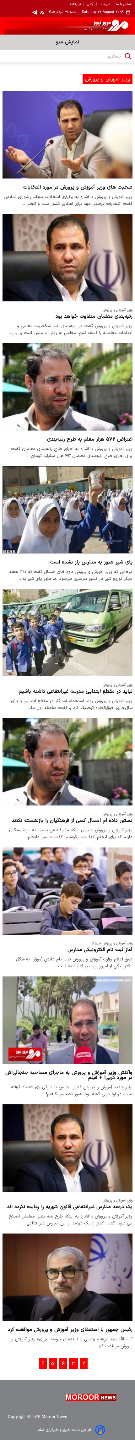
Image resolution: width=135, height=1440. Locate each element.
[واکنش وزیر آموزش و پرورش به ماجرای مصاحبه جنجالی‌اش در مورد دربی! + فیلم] (67, 1020)
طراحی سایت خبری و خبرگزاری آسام (64, 1430)
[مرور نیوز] (67, 26)
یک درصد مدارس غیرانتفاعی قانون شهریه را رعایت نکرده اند (69, 1207)
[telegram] (34, 12)
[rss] (42, 12)
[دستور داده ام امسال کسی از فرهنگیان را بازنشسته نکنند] (67, 761)
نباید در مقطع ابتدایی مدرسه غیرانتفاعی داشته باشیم (75, 691)
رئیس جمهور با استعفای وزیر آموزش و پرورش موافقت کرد (70, 1329)
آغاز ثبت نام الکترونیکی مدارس (100, 950)
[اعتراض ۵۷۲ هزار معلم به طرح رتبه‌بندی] (67, 386)
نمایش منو (67, 42)
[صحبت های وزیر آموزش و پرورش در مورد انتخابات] (67, 134)
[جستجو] (128, 56)
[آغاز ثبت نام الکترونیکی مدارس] (67, 890)
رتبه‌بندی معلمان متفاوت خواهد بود (94, 316)
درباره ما (105, 4)
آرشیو (90, 4)
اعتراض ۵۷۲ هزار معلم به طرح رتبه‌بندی (89, 439)
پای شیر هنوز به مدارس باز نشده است (91, 562)
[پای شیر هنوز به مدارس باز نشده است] (67, 509)
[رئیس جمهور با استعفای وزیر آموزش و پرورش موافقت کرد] (67, 1277)
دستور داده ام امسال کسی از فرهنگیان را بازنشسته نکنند (72, 820)
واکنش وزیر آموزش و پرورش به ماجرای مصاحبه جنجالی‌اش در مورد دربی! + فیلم (68, 1075)
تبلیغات (75, 4)
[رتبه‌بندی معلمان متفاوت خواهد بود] (67, 257)
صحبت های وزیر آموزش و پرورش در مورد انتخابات (77, 187)
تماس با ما (123, 4)
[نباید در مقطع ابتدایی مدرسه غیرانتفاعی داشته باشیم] (67, 632)
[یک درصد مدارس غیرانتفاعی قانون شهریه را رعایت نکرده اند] (67, 1147)
